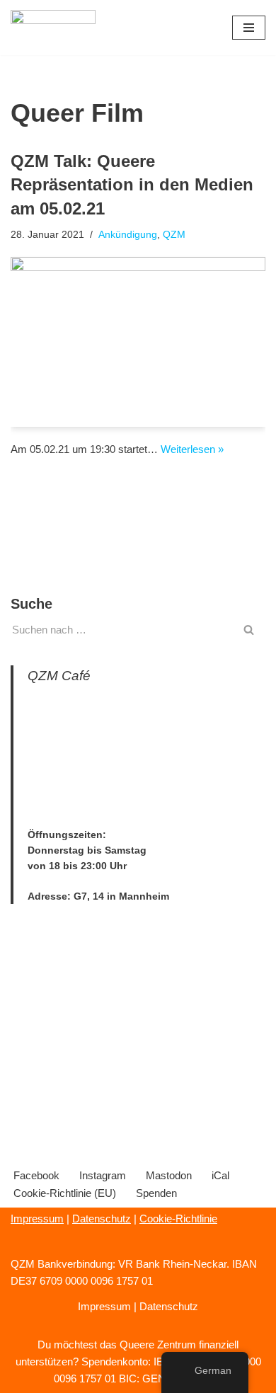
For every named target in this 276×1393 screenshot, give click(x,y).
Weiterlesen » (192, 449)
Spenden (156, 1193)
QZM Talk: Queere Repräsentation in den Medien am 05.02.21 (132, 184)
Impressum (37, 1219)
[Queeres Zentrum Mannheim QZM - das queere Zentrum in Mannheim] (53, 27)
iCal (220, 1175)
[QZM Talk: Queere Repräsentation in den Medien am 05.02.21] (138, 342)
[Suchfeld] (249, 629)
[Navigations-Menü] (248, 28)
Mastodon (169, 1175)
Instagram (102, 1175)
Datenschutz (101, 1219)
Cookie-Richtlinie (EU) (64, 1193)
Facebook (36, 1175)
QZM (174, 234)
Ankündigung (127, 234)
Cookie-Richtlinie (178, 1219)
